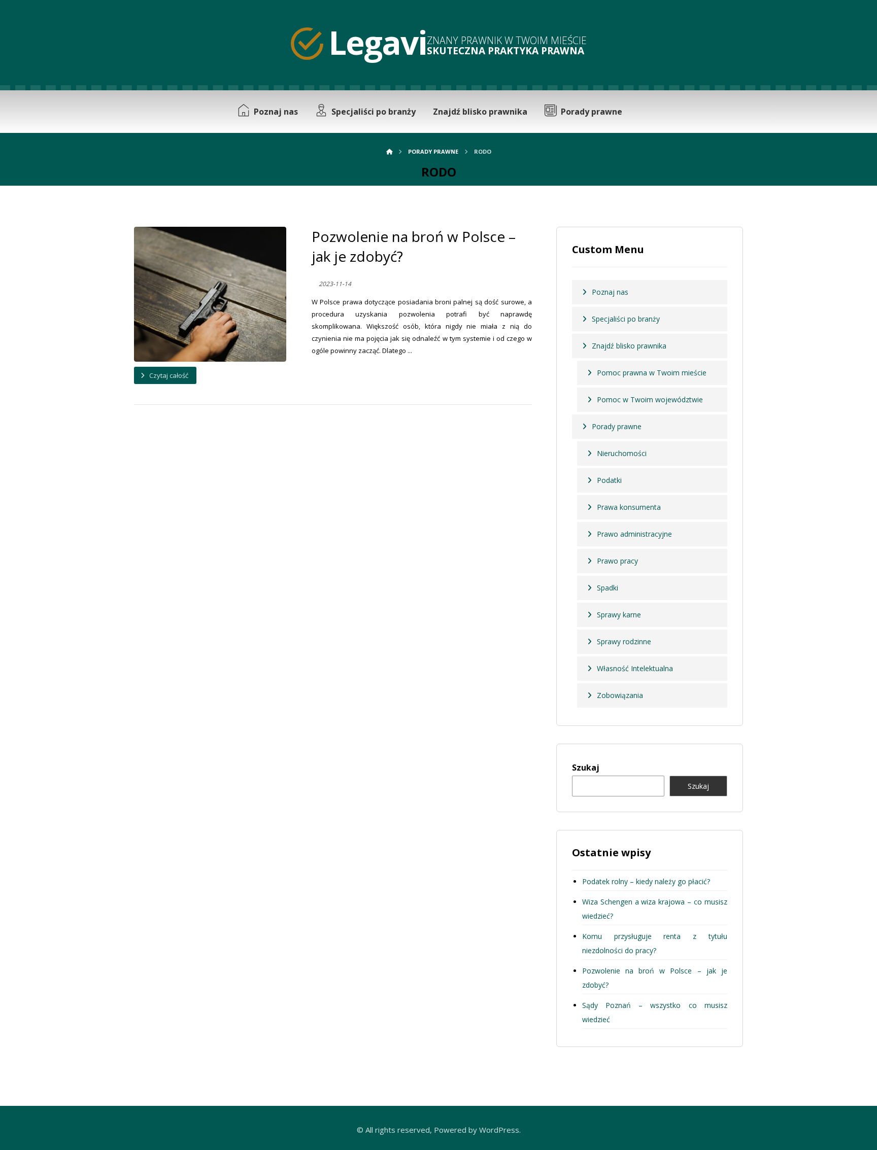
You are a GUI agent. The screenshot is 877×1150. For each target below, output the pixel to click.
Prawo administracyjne (634, 534)
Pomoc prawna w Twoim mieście (651, 372)
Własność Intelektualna (635, 668)
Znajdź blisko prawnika (629, 346)
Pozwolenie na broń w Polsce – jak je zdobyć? (654, 978)
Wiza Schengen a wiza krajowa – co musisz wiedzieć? (654, 909)
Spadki (607, 588)
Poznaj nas (610, 292)
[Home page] (389, 151)
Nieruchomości (622, 453)
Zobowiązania (620, 695)
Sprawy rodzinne (624, 641)
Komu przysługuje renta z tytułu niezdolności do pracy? (654, 943)
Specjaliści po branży (626, 319)
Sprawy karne (619, 614)
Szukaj (585, 767)
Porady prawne (617, 426)
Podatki (609, 480)
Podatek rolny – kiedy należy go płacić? (646, 881)
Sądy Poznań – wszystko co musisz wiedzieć (654, 1012)
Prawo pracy (617, 561)
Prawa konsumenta (629, 507)
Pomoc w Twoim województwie (650, 399)
